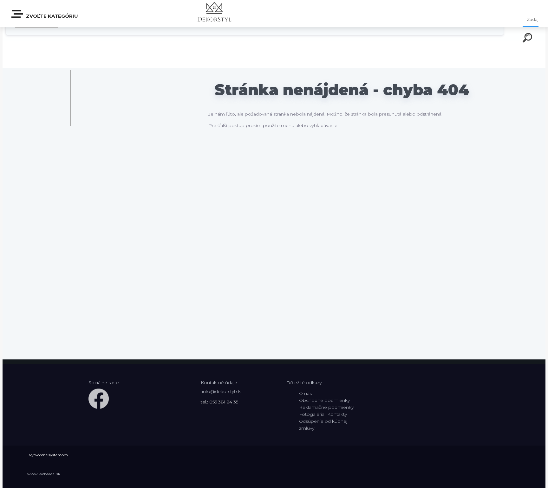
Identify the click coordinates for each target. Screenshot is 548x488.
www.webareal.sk (43, 474)
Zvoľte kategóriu (51, 16)
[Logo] (214, 13)
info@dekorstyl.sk (221, 391)
